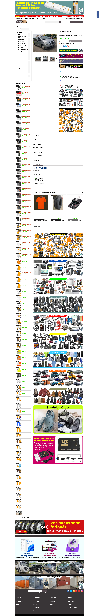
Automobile (20, 34)
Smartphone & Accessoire (21, 60)
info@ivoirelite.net (42, 18)
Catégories (20, 32)
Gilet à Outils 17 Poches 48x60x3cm (26, 338)
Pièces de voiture (21, 41)
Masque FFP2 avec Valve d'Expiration (26, 248)
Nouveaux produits (21, 83)
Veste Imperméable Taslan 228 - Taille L (26, 320)
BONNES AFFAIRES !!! (22, 78)
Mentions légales (36, 601)
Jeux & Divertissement (22, 72)
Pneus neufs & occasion (23, 39)
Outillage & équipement (23, 51)
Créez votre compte (79, 18)
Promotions (18, 600)
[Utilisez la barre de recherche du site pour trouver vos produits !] (49, 15)
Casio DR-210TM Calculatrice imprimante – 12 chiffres (75, 213)
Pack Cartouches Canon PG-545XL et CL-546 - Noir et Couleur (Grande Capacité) (26, 92)
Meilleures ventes (19, 603)
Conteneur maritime (22, 62)
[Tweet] (66, 46)
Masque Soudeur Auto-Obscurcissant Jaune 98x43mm (26, 236)
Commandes (52, 601)
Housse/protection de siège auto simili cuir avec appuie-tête (26, 176)
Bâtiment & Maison (22, 70)
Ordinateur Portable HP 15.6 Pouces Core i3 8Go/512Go (26, 104)
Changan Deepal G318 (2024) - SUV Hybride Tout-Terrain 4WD (26, 128)
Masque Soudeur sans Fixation (26, 218)
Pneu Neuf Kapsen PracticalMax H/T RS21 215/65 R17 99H (26, 158)
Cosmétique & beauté (22, 64)
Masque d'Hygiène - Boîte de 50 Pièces (26, 254)
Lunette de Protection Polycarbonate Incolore (26, 296)
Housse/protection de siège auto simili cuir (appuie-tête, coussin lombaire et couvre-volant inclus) (26, 164)
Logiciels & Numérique (22, 68)
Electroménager (21, 47)
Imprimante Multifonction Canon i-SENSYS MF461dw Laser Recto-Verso (26, 116)
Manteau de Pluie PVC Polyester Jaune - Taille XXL (26, 266)
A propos (35, 604)
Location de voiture (22, 74)
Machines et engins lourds (22, 37)
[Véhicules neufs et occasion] (49, 566)
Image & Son (20, 55)
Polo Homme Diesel (41, 212)
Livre (19, 76)
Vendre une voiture (33, 26)
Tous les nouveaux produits (24, 517)
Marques (17, 604)
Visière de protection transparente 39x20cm (26, 212)
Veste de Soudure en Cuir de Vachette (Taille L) (26, 260)
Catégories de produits (24, 26)
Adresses (52, 604)
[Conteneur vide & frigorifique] (49, 581)
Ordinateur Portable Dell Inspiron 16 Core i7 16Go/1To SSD (26, 98)
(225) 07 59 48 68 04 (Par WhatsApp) (28, 18)
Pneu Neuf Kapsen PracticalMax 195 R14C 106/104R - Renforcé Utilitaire (26, 152)
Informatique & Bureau (23, 49)
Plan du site (35, 608)
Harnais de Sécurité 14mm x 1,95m (26, 326)
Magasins (35, 610)
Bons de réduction (53, 605)
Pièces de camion (21, 43)
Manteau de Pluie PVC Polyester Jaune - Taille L (26, 284)
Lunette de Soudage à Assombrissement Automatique (26, 314)
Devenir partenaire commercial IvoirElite (67, 26)
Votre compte (53, 597)
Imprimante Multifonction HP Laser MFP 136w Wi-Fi (26, 110)
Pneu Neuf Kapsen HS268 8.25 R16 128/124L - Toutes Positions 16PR (26, 140)
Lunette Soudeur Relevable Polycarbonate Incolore (26, 308)
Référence (35, 170)
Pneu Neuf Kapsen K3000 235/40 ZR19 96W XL (26, 146)
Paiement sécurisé (36, 605)
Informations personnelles (55, 600)
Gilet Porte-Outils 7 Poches (26, 344)
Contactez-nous (36, 607)
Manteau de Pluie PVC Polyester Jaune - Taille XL (26, 272)
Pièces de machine (22, 45)
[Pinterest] (68, 46)
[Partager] (64, 46)
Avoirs (51, 603)
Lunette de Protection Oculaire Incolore (26, 290)
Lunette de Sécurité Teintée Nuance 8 (26, 302)
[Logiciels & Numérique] (49, 548)
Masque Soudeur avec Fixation (26, 224)
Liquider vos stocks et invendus (52, 26)
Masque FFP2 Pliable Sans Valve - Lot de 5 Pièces (26, 242)
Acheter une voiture (42, 26)
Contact (77, 26)
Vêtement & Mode (21, 53)
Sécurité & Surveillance (23, 57)
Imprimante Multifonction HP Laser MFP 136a (26, 122)
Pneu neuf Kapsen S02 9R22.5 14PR (58, 212)
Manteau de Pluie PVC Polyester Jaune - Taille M (26, 278)
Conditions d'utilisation (37, 603)
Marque (60, 33)
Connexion (72, 18)
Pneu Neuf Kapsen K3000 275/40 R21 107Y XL (26, 134)
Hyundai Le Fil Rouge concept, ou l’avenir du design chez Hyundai (39, 183)
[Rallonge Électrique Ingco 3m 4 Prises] (49, 7)
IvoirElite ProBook (36, 611)
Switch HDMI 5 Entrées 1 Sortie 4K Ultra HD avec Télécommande (26, 86)
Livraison (34, 600)
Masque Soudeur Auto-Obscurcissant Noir (26, 230)
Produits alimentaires (22, 66)
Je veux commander (75, 41)
